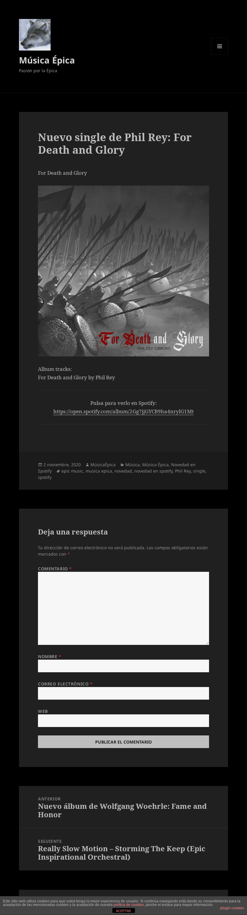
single (199, 471)
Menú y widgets (219, 54)
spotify (45, 477)
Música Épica (47, 60)
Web (43, 711)
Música (132, 464)
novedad (123, 471)
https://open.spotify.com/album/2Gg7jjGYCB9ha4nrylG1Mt (123, 411)
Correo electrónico (65, 684)
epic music (72, 471)
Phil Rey (183, 471)
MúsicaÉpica (103, 464)
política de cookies (129, 905)
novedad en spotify (153, 471)
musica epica (99, 471)
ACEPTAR (123, 911)
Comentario (55, 568)
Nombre (49, 656)
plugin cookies (232, 908)
